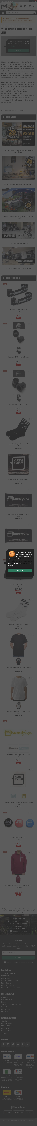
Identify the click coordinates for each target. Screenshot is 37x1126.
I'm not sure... (20, 574)
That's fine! (20, 570)
